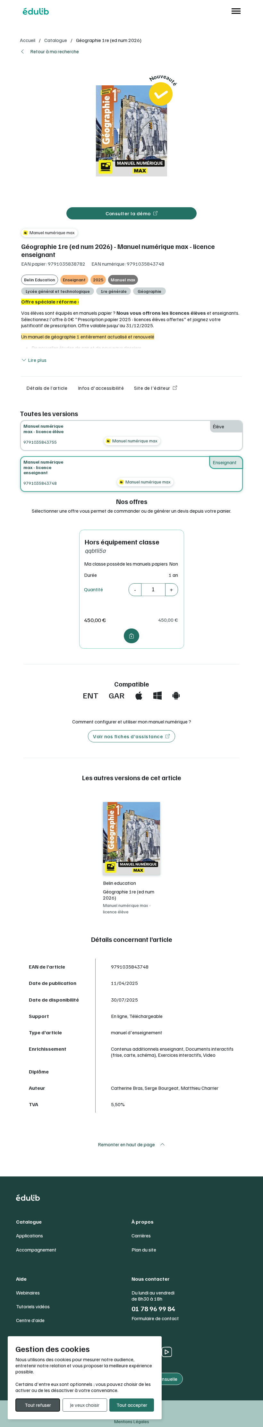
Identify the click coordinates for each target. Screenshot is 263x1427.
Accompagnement (36, 1250)
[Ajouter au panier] (132, 635)
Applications (29, 1236)
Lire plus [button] (37, 360)
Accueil (27, 40)
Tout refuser (38, 1405)
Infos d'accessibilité (101, 388)
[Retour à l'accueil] (35, 11)
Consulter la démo (128, 213)
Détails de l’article (46, 388)
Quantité (93, 589)
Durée (90, 575)
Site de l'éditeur (152, 388)
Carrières (141, 1236)
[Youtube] (166, 1352)
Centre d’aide (30, 1320)
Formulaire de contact (155, 1318)
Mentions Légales (131, 1421)
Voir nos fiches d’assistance (128, 736)
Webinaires (28, 1293)
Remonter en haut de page (126, 1144)
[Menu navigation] (234, 11)
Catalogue (55, 40)
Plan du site (144, 1250)
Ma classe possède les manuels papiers (126, 564)
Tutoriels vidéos (33, 1306)
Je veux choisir (84, 1405)
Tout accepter (131, 1405)
